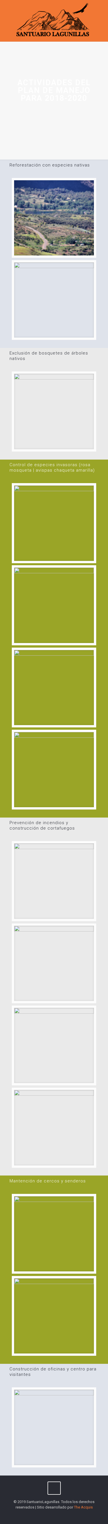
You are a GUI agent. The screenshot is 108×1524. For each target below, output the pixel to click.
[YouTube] (54, 1515)
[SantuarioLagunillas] (54, 20)
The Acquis (83, 1507)
